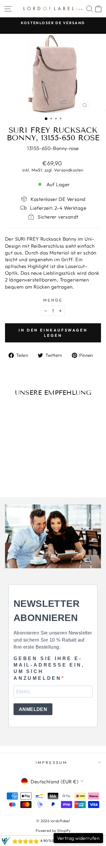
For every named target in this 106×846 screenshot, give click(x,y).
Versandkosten (69, 170)
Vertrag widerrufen (78, 838)
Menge (53, 300)
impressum (51, 762)
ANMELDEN (33, 709)
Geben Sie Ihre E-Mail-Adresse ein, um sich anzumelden (49, 668)
